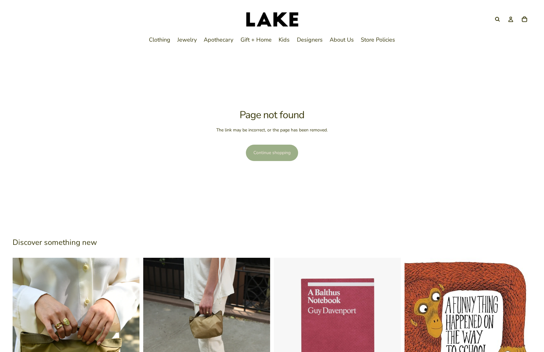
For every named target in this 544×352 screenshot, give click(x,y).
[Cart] (524, 19)
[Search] (497, 19)
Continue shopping (272, 153)
